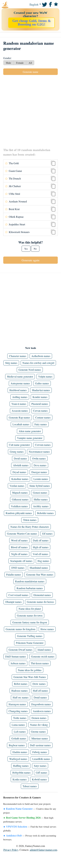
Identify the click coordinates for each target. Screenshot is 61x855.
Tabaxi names (30, 786)
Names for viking (39, 724)
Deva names (40, 465)
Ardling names (19, 397)
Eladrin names (20, 752)
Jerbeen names (18, 663)
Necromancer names (39, 451)
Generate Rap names (19, 417)
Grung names (17, 451)
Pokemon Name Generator (29, 642)
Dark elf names (40, 540)
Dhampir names (13, 601)
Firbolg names (39, 752)
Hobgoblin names (21, 772)
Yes (26, 248)
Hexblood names (18, 390)
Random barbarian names (30, 588)
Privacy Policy (10, 849)
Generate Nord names (30, 369)
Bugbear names (17, 745)
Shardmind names (39, 567)
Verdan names (17, 485)
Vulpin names (45, 376)
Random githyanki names (19, 513)
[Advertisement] (30, 111)
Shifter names (41, 499)
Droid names (20, 458)
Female (20, 62)
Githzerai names (20, 499)
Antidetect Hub (14, 835)
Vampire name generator (29, 438)
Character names (17, 356)
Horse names (47, 629)
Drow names (39, 683)
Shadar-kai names (41, 390)
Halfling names (21, 765)
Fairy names (40, 424)
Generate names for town (29, 615)
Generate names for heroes (40, 601)
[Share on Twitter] (44, 4)
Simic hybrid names (39, 485)
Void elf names (40, 554)
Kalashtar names (19, 479)
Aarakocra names (42, 711)
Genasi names (40, 492)
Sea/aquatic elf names (21, 561)
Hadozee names (19, 690)
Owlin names (39, 458)
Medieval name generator (20, 376)
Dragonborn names (41, 704)
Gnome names (38, 731)
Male (8, 62)
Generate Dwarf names (20, 649)
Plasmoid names (39, 403)
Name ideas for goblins (29, 670)
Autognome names (20, 383)
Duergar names (39, 472)
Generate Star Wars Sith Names (30, 677)
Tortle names (19, 718)
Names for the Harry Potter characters (29, 526)
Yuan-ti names (18, 403)
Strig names (11, 363)
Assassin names (20, 410)
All (30, 62)
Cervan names (40, 410)
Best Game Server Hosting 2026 (23, 817)
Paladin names (13, 574)
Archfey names (40, 506)
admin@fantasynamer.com (43, 849)
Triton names (29, 520)
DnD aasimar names (40, 745)
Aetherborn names (40, 356)
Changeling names (18, 711)
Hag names (43, 561)
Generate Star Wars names (39, 574)
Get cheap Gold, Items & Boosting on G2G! (31, 22)
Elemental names (42, 595)
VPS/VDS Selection (16, 826)
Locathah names (21, 424)
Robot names (20, 683)
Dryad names (19, 472)
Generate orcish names (42, 656)
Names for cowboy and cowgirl (38, 363)
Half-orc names (20, 697)
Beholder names (45, 513)
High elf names (40, 547)
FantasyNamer (11, 4)
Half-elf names (40, 690)
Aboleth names (20, 465)
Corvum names (43, 444)
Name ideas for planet (30, 608)
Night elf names (19, 554)
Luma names (18, 724)
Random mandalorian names (29, 581)
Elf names (47, 533)
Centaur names (43, 417)
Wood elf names (19, 540)
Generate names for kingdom (20, 629)
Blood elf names (19, 547)
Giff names (41, 772)
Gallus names (42, 383)
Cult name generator (19, 444)
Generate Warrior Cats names (22, 533)
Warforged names (18, 759)
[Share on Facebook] (50, 4)
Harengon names (17, 704)
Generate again (30, 260)
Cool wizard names (18, 595)
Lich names (20, 731)
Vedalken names (19, 506)
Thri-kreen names (40, 663)
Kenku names (20, 779)
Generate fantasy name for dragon (29, 622)
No (35, 248)
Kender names (40, 397)
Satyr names (40, 765)
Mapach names (20, 492)
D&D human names (15, 656)
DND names (17, 567)
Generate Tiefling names (29, 636)
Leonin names (41, 479)
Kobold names (39, 779)
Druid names (40, 697)
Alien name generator (30, 431)
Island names (44, 649)
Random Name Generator (19, 808)
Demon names (39, 718)
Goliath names (18, 738)
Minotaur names (39, 738)
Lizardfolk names (41, 759)
